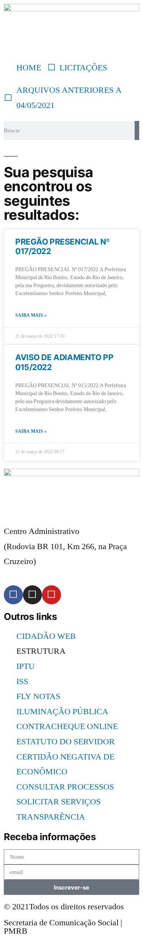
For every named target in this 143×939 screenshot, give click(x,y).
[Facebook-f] (13, 594)
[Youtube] (51, 594)
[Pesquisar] (137, 130)
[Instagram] (32, 594)
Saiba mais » (31, 315)
